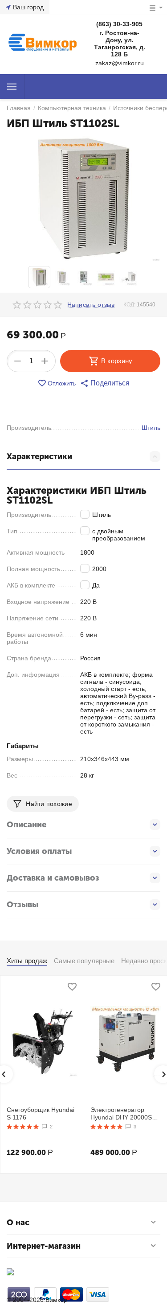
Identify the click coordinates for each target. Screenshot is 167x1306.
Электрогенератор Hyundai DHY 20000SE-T (124, 1113)
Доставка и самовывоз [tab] (53, 878)
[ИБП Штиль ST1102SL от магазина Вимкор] (83, 199)
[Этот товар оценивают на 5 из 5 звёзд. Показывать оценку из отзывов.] (23, 1126)
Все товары (12, 86)
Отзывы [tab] (22, 904)
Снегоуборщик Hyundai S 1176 (40, 1113)
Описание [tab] (26, 825)
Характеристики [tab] (39, 456)
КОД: (129, 305)
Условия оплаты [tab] (39, 851)
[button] (105, 383)
